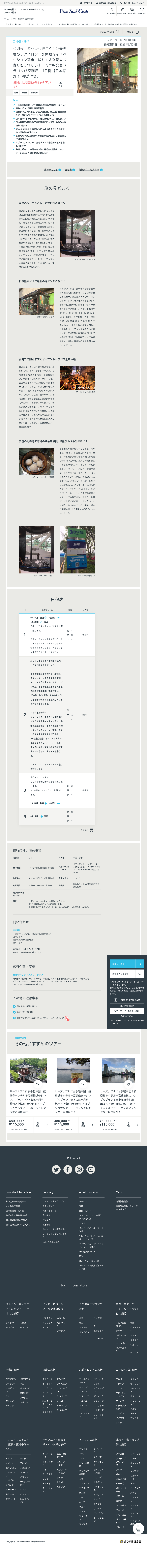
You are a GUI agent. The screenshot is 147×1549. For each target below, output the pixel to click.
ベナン (82, 1453)
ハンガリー (47, 1388)
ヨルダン (24, 1458)
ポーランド (47, 1383)
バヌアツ (61, 1486)
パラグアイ (25, 1388)
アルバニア (62, 1383)
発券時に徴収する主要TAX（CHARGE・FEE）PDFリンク (40, 1017)
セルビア (61, 1378)
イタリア (120, 1383)
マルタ (119, 1378)
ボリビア (10, 1400)
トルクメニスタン (121, 1324)
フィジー (46, 1478)
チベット (120, 1330)
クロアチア (47, 1411)
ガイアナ (10, 1405)
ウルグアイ (11, 1383)
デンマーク (99, 1396)
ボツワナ (83, 1458)
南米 (81, 1256)
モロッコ (24, 1463)
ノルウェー (99, 1405)
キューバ (120, 1509)
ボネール (120, 1495)
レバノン (10, 1484)
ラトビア (83, 1391)
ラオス (23, 1322)
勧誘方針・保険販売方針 (17, 1215)
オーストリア (47, 1394)
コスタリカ (121, 1505)
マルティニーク (135, 1477)
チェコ (60, 1400)
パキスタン (47, 1318)
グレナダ (120, 1527)
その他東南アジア (87, 1251)
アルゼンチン (11, 1390)
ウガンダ (98, 1503)
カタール (10, 1494)
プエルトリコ (135, 1499)
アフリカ (83, 1223)
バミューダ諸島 (121, 1490)
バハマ (119, 1474)
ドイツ (119, 1422)
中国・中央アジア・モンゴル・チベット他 (91, 1237)
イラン (23, 1489)
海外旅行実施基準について (18, 1224)
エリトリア (84, 1483)
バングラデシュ (62, 1324)
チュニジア (25, 1467)
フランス (134, 1378)
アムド (133, 1335)
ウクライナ (99, 1400)
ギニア (82, 1502)
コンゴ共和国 (84, 1465)
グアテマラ (135, 1453)
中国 (132, 1322)
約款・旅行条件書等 (25, 1012)
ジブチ (82, 1478)
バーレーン (11, 1489)
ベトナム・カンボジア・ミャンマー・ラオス (91, 1245)
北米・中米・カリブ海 (89, 1260)
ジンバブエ (99, 1513)
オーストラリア (47, 1455)
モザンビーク (99, 1451)
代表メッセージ (49, 1210)
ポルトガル (135, 1396)
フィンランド (84, 1407)
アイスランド (84, 1415)
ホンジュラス (135, 1465)
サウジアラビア (25, 1483)
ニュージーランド (62, 1463)
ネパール (61, 1318)
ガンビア (83, 1492)
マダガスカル (84, 1518)
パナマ (133, 1492)
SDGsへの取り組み (51, 1241)
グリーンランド (99, 1416)
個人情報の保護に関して (27, 1006)
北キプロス (11, 1467)
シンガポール (99, 1320)
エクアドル (11, 1378)
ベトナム (24, 1327)
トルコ (9, 1458)
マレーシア (99, 1338)
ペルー (23, 1383)
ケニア (82, 1506)
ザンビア (98, 1508)
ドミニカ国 (121, 1514)
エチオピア (84, 1488)
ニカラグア (135, 1488)
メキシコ (134, 1483)
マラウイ (83, 1523)
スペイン (120, 1413)
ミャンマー (11, 1322)
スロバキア (62, 1410)
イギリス (120, 1418)
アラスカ (120, 1453)
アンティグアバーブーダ (121, 1461)
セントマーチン (135, 1515)
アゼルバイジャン (84, 1380)
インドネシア (84, 1334)
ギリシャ (24, 1477)
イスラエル (25, 1494)
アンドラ (134, 1418)
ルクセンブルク (121, 1407)
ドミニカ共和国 (121, 1521)
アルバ (119, 1469)
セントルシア (135, 1507)
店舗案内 (46, 1219)
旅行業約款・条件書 (15, 1210)
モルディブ (47, 1483)
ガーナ (82, 1497)
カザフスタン (121, 1337)
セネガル (98, 1482)
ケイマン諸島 (47, 1463)
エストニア (84, 1396)
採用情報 (46, 1224)
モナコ (119, 1388)
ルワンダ (98, 1477)
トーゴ (97, 1499)
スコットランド (135, 1402)
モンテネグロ (62, 1390)
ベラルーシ (99, 1378)
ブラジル (24, 1397)
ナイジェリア (99, 1463)
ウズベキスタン (135, 1329)
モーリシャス (47, 1490)
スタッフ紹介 (48, 1205)
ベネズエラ (25, 1378)
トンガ (60, 1482)
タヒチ (60, 1477)
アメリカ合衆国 (135, 1522)
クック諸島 (47, 1474)
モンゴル (134, 1352)
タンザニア (99, 1494)
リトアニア (99, 1410)
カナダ (119, 1500)
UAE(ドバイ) (24, 1500)
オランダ (120, 1400)
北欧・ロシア (85, 1210)
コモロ (45, 1469)
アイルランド (135, 1390)
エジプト (10, 1480)
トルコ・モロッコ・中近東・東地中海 (90, 1217)
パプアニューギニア (62, 1471)
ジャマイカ (135, 1470)
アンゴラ (83, 1449)
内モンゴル (121, 1343)
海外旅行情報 (122, 1201)
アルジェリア (11, 1474)
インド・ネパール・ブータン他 (91, 1229)
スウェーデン (99, 1390)
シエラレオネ (99, 1488)
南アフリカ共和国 (99, 1471)
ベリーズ (120, 1483)
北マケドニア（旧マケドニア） (47, 1404)
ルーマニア (62, 1405)
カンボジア (11, 1327)
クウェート (11, 1498)
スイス (133, 1413)
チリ (8, 1396)
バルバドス (121, 1478)
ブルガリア (47, 1378)
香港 (81, 1322)
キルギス (134, 1339)
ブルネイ (83, 1327)
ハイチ (133, 1458)
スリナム (24, 1402)
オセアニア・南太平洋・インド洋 (91, 1267)
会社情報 (46, 1215)
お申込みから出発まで (16, 1201)
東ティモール (99, 1332)
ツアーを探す (10, 9)
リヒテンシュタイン (121, 1394)
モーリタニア (99, 1519)
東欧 (81, 1205)
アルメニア (84, 1400)
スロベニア (62, 1396)
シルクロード (135, 1346)
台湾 (81, 1318)
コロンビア (25, 1392)
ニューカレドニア (62, 1455)
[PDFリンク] (67, 1017)
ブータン (61, 1330)
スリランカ (47, 1322)
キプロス (24, 1472)
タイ (96, 1325)
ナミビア (98, 1457)
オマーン (10, 1463)
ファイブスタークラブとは (32, 9)
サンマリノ (135, 1383)
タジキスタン (121, 1349)
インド (45, 1327)
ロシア (97, 1383)
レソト (82, 1511)
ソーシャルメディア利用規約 (54, 1235)
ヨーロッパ (84, 1201)
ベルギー (134, 1408)
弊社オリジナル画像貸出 (53, 1229)
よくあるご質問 (13, 1205)
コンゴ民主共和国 (84, 1472)
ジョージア (84, 1386)
